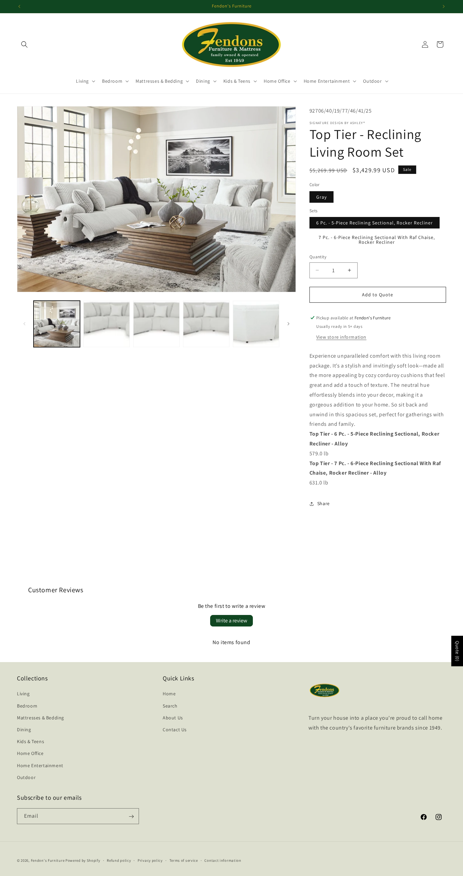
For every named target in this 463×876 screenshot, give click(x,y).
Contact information (222, 860)
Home (169, 694)
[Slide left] (24, 323)
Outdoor (26, 777)
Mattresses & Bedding (40, 718)
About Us (173, 718)
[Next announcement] (443, 6)
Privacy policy (150, 860)
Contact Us (175, 729)
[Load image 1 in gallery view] (57, 324)
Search (170, 706)
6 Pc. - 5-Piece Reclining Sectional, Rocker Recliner (374, 223)
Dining (24, 729)
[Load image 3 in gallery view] (106, 324)
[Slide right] (288, 323)
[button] (24, 44)
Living (23, 694)
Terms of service (183, 860)
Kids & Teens (30, 741)
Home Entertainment (40, 765)
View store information (341, 337)
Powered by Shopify (82, 860)
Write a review (231, 620)
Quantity (317, 257)
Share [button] (323, 503)
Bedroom (27, 706)
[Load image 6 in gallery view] (256, 324)
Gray (321, 197)
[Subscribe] (131, 816)
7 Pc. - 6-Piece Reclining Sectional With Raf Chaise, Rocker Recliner (377, 239)
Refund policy (119, 860)
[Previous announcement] (19, 6)
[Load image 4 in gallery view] (156, 324)
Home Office (30, 754)
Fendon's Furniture (48, 860)
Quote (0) (457, 651)
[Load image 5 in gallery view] (206, 324)
